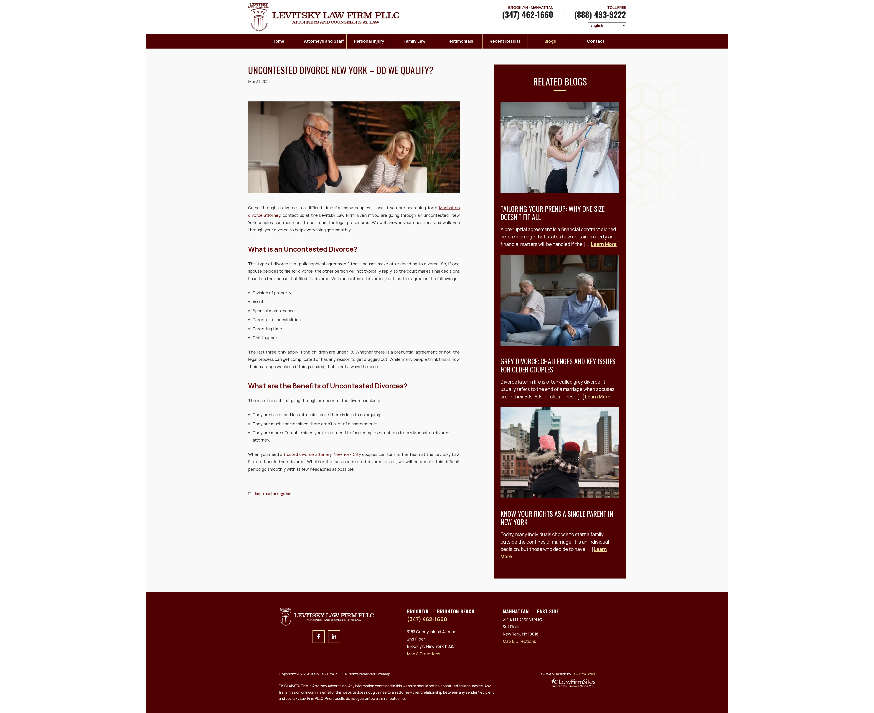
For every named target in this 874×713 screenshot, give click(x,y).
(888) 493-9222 (600, 14)
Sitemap (383, 674)
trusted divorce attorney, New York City (322, 454)
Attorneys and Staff (324, 41)
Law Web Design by (567, 674)
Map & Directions (423, 653)
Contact (596, 41)
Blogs (550, 41)
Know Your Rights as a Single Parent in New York (557, 518)
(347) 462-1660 (527, 14)
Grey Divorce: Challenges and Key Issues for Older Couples (558, 365)
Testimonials (460, 41)
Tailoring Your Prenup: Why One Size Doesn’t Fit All (553, 213)
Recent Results (505, 41)
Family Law (414, 41)
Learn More (604, 244)
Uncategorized (281, 493)
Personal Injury (369, 41)
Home (278, 41)
